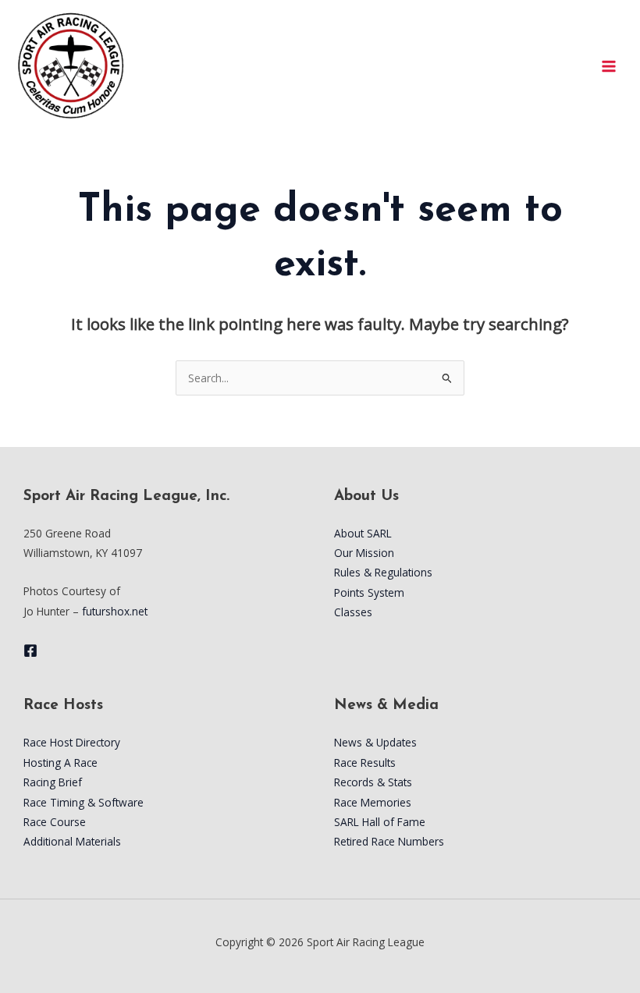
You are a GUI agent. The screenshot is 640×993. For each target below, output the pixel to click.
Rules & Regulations (383, 572)
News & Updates (375, 742)
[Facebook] (30, 651)
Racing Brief (52, 782)
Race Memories (372, 802)
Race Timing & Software (83, 802)
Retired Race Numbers (389, 841)
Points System (369, 592)
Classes (353, 612)
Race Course (54, 821)
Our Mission (364, 552)
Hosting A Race (60, 762)
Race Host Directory (71, 742)
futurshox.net (115, 611)
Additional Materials (72, 841)
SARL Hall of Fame (379, 821)
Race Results (365, 762)
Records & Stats (373, 782)
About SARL (363, 533)
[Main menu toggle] (609, 66)
